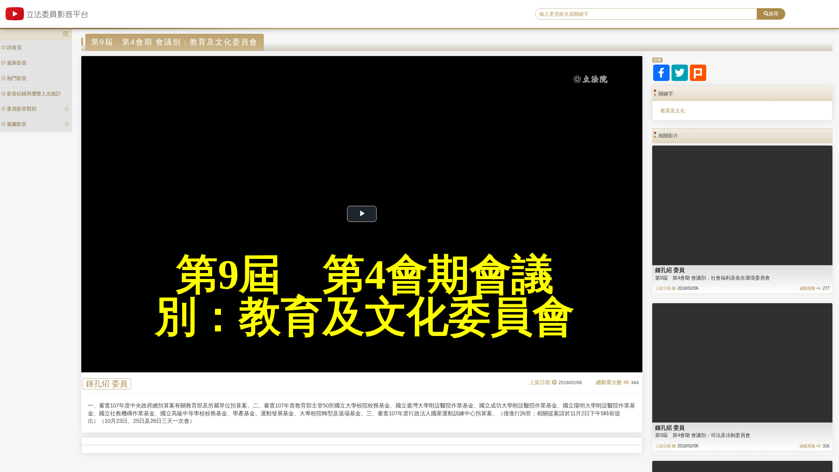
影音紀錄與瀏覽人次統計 (34, 93)
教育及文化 (672, 110)
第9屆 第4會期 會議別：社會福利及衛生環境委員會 (712, 278)
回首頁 (14, 47)
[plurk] (698, 73)
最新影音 (17, 63)
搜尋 (773, 13)
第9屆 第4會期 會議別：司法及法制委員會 (702, 435)
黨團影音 (17, 124)
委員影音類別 (21, 108)
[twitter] (680, 73)
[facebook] (661, 73)
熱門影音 (17, 78)
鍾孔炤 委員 (106, 384)
